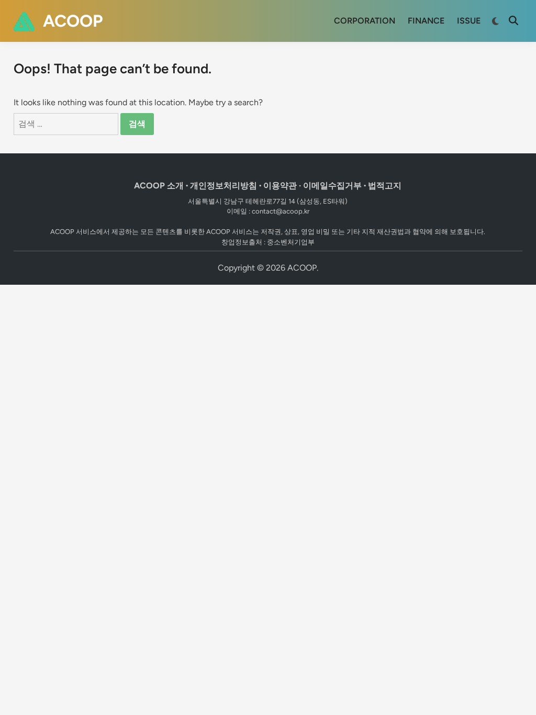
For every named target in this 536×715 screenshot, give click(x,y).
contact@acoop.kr (280, 211)
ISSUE (469, 21)
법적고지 (384, 186)
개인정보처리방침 (223, 186)
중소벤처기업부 (291, 242)
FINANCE (426, 21)
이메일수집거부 (332, 186)
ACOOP (73, 21)
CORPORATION (364, 21)
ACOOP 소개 (159, 186)
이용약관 (280, 186)
